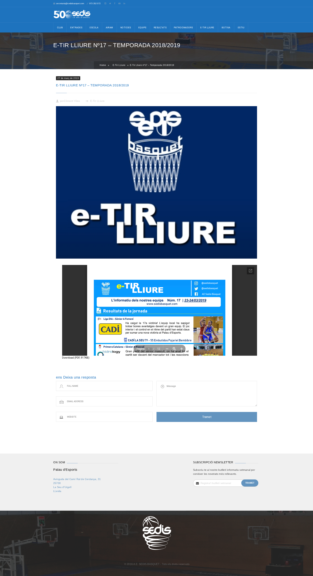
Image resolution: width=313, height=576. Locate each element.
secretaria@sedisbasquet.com (70, 3)
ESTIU (241, 27)
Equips (142, 27)
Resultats (160, 27)
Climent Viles (72, 100)
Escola (94, 27)
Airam (109, 27)
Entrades (76, 27)
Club (60, 27)
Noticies (125, 27)
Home (103, 65)
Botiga (226, 27)
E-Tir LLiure (119, 65)
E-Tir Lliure (207, 27)
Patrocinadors (183, 27)
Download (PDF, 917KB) (75, 357)
